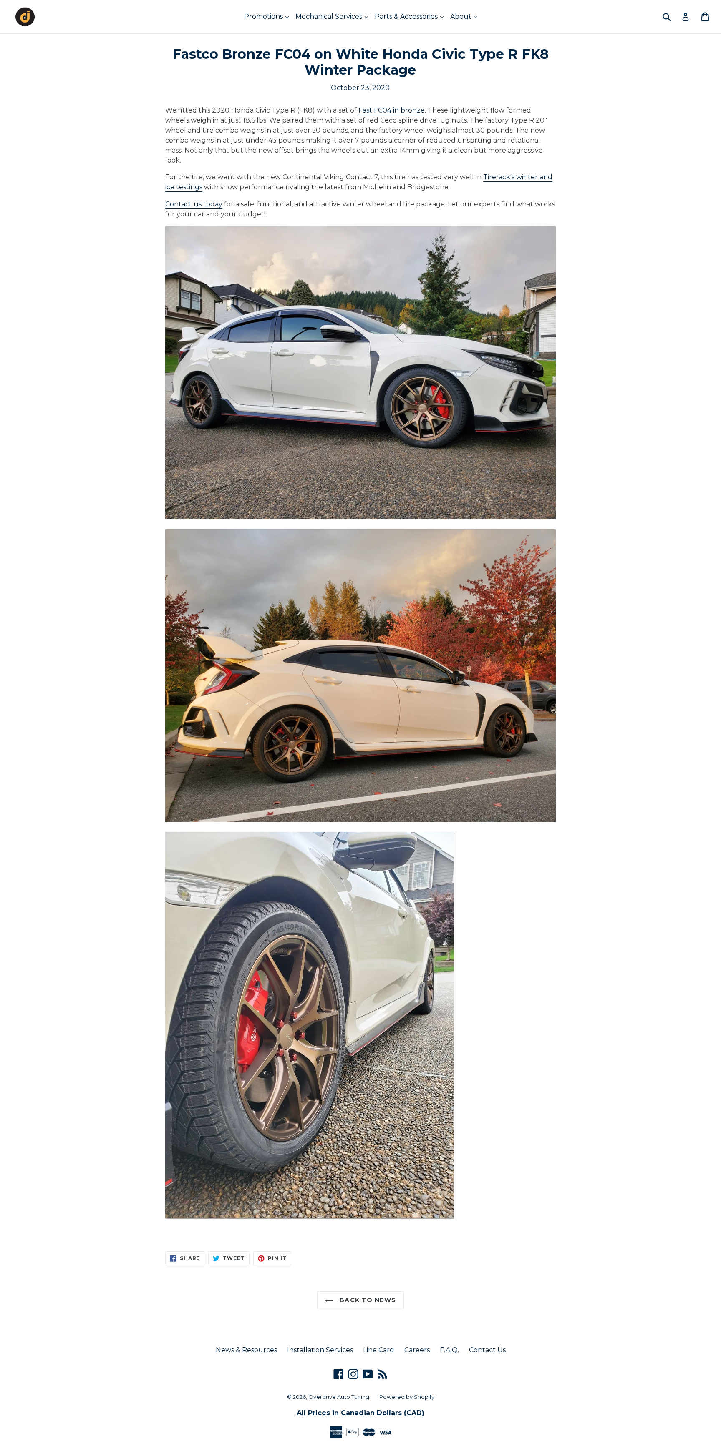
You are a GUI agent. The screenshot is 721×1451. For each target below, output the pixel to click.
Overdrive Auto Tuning (338, 1396)
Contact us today (193, 204)
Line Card (378, 1350)
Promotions (264, 16)
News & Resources (246, 1350)
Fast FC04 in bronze (391, 110)
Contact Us (487, 1350)
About (461, 16)
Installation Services (320, 1350)
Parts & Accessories (407, 16)
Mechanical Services (329, 16)
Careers (417, 1350)
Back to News (367, 1300)
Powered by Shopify (406, 1396)
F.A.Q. (449, 1350)
